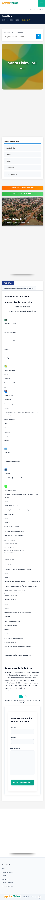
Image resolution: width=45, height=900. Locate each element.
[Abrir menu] (41, 3)
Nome (13, 728)
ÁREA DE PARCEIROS (36, 10)
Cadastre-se (5, 879)
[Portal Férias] (10, 4)
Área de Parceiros (7, 883)
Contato (4, 876)
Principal (7, 283)
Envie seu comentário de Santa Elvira (18, 288)
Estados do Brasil (7, 872)
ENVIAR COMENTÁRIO (22, 782)
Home (3, 869)
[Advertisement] (22, 114)
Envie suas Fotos (7, 886)
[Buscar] (38, 36)
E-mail (13, 737)
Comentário (15, 749)
